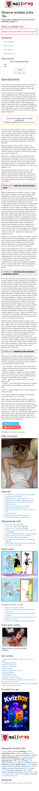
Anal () (27, 757)
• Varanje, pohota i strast (8, 674)
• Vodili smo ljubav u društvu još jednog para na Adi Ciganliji (19, 683)
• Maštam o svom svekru (8, 666)
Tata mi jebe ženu (10, 513)
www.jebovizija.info (27, 122)
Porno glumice (28, 783)
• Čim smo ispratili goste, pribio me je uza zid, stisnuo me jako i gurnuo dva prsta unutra (18, 680)
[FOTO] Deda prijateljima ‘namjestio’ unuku (18, 517)
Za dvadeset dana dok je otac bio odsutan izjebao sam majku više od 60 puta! (20, 495)
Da (5, 64)
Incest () (23, 762)
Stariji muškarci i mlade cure (13, 774)
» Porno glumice (8, 50)
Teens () (23, 761)
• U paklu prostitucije (7, 672)
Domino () (12, 770)
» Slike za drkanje (8, 46)
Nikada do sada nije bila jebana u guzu (16, 508)
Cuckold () (19, 765)
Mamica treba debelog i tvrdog (14, 608)
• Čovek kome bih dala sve (9, 676)
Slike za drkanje (17, 783)
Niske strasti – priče (13, 604)
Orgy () (30, 768)
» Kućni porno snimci (9, 53)
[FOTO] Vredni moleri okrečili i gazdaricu (17, 515)
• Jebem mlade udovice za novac (11, 685)
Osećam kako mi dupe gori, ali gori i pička (17, 506)
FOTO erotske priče (11, 776)
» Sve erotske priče (8, 42)
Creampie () (6, 751)
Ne (5, 66)
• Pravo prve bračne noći (8, 665)
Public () (21, 755)
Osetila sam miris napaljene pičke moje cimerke (19, 500)
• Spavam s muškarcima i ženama (11, 670)
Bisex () (16, 771)
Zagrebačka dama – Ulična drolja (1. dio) (17, 498)
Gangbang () (21, 753)
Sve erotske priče (6, 783)
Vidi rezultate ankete (19, 73)
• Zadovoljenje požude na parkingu (11, 678)
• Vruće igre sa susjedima (9, 663)
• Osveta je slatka (6, 668)
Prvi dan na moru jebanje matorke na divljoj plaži (19, 621)
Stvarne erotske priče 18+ (17, 14)
